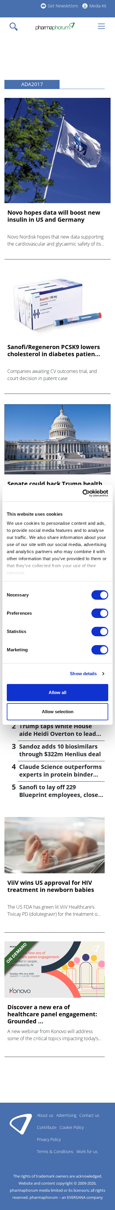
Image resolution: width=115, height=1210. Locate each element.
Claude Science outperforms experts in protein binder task (60, 774)
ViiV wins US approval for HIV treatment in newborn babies (50, 886)
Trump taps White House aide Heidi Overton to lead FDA (57, 733)
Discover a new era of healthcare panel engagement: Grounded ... (52, 1014)
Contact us (89, 1115)
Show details (83, 673)
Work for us (87, 1151)
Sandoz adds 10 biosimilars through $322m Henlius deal (60, 750)
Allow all (57, 692)
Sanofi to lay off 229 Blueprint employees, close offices (58, 794)
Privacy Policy (49, 1139)
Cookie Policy (72, 1127)
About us (45, 1115)
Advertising (66, 1115)
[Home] (55, 26)
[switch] (99, 613)
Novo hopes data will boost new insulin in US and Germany (53, 216)
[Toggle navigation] (15, 26)
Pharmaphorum (21, 1124)
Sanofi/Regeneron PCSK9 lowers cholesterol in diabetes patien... (53, 350)
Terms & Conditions (55, 1151)
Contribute (47, 1127)
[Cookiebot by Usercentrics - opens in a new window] (82, 493)
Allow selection (57, 711)
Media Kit (97, 6)
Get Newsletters (63, 6)
